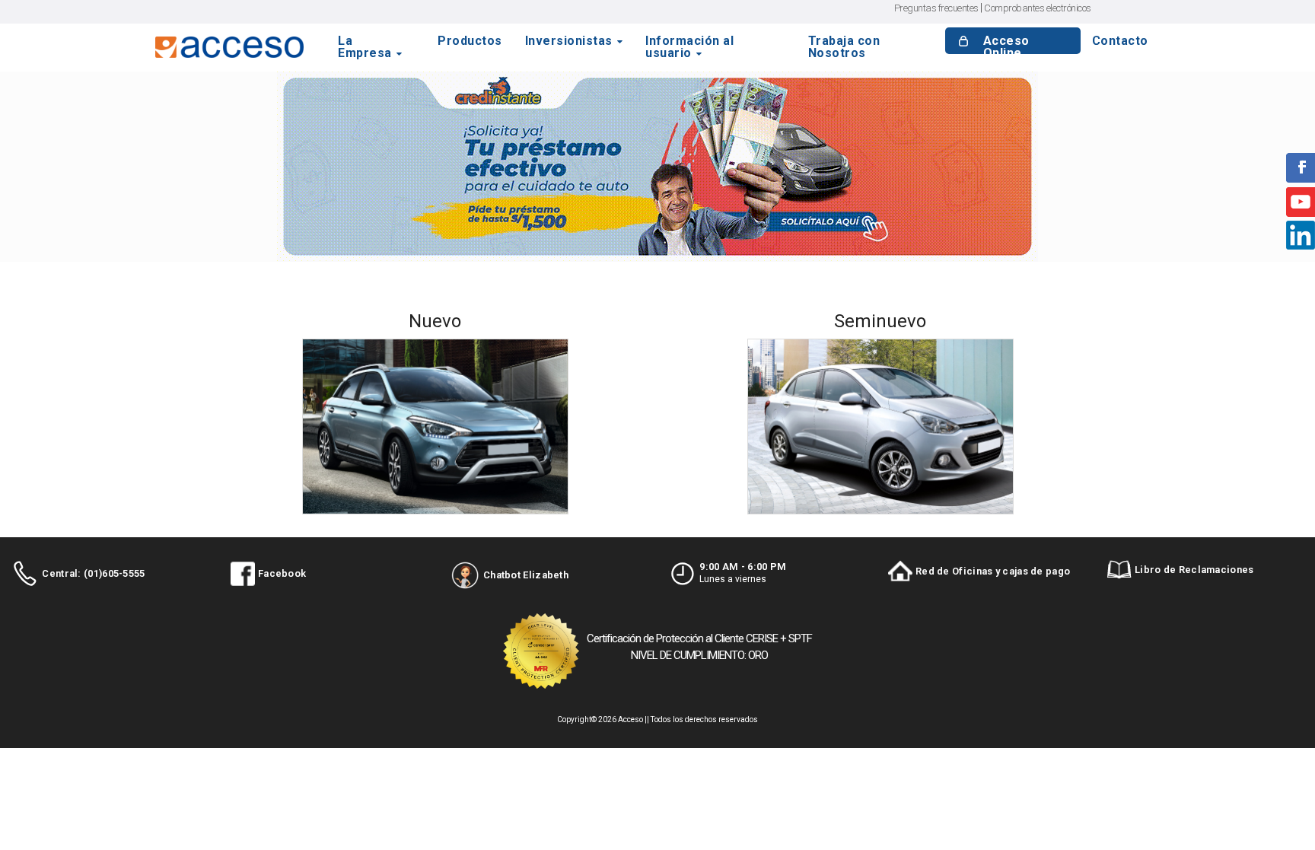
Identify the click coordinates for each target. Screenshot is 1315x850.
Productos (470, 41)
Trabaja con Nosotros (844, 47)
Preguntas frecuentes (936, 8)
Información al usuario (689, 47)
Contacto (1120, 41)
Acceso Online (1006, 47)
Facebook (282, 573)
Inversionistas (569, 41)
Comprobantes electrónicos (1037, 8)
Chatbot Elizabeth (525, 575)
